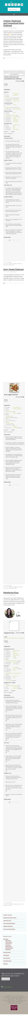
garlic (14, 126)
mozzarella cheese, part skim (12, 685)
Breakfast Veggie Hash (8, 926)
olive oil (14, 104)
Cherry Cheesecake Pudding (9, 923)
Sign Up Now (5, 978)
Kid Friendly (11, 638)
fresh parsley (15, 99)
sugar (14, 652)
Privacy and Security (19, 995)
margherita (15, 903)
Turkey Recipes (8, 943)
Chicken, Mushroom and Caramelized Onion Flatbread (13, 23)
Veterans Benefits (10, 998)
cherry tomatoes (9, 411)
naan (20, 903)
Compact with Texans (9, 995)
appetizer (11, 586)
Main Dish (16, 638)
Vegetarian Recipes (9, 947)
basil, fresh (15, 688)
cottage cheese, (16, 124)
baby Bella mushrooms (10, 115)
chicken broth (8, 680)
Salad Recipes (8, 949)
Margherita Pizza (10, 592)
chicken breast (9, 98)
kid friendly (20, 586)
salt (14, 127)
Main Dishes (5, 939)
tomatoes (15, 687)
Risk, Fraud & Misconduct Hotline (9, 1000)
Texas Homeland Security (21, 1000)
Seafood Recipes (8, 946)
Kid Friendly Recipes (7, 960)
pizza (13, 264)
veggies (15, 588)
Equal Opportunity (19, 1001)
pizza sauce (5, 905)
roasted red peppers (17, 408)
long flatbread (16, 93)
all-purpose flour (16, 650)
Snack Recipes (6, 955)
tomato (10, 905)
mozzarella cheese (9, 423)
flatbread (15, 263)
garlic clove (15, 668)
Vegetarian (11, 588)
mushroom (19, 263)
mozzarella (15, 95)
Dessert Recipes (6, 958)
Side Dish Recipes (7, 952)
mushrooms (6, 264)
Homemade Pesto (17, 407)
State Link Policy (15, 997)
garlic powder (16, 119)
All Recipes (5, 963)
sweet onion (8, 107)
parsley (14, 662)
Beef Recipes (8, 940)
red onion (15, 413)
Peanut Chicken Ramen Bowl (9, 929)
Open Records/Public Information (14, 1002)
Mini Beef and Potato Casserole (9, 917)
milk (14, 657)
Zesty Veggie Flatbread (13, 269)
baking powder (16, 655)
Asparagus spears (9, 416)
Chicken (10, 263)
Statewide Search (22, 997)
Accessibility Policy (6, 997)
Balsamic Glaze (16, 101)
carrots (7, 420)
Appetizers (6, 638)
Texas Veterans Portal (10, 1001)
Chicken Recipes (8, 942)
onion (10, 264)
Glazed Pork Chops (7, 920)
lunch (4, 588)
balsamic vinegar (16, 117)
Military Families (18, 998)
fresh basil (15, 427)
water (14, 112)
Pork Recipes (8, 945)
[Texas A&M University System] (14, 1008)
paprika (14, 118)
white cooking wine (17, 109)
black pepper (15, 121)
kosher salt (15, 653)
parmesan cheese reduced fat (12, 660)
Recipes (9, 262)
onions (14, 667)
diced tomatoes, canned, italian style (13, 673)
